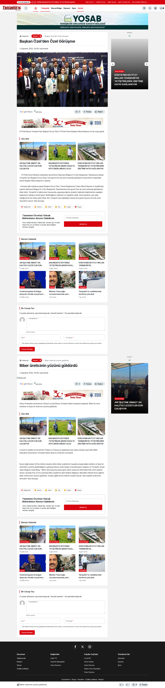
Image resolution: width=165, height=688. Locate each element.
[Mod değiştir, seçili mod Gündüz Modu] (144, 8)
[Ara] (150, 8)
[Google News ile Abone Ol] (26, 112)
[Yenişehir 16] (12, 8)
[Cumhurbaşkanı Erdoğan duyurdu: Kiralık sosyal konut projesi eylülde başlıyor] (33, 284)
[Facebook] (75, 646)
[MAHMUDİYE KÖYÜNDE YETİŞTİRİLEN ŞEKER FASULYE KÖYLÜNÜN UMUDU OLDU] (62, 156)
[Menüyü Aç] (26, 8)
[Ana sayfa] (35, 8)
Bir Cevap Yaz (27, 308)
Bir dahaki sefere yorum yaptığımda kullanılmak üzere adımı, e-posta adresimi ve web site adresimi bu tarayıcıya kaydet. (62, 343)
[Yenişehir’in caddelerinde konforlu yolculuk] (92, 284)
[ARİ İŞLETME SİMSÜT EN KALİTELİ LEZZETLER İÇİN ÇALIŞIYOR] (33, 156)
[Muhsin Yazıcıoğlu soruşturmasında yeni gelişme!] (62, 284)
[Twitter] (82, 646)
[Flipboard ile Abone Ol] (38, 112)
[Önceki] (32, 2)
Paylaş (144, 685)
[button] (155, 8)
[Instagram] (89, 646)
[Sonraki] (35, 2)
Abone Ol (83, 224)
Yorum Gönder (27, 349)
